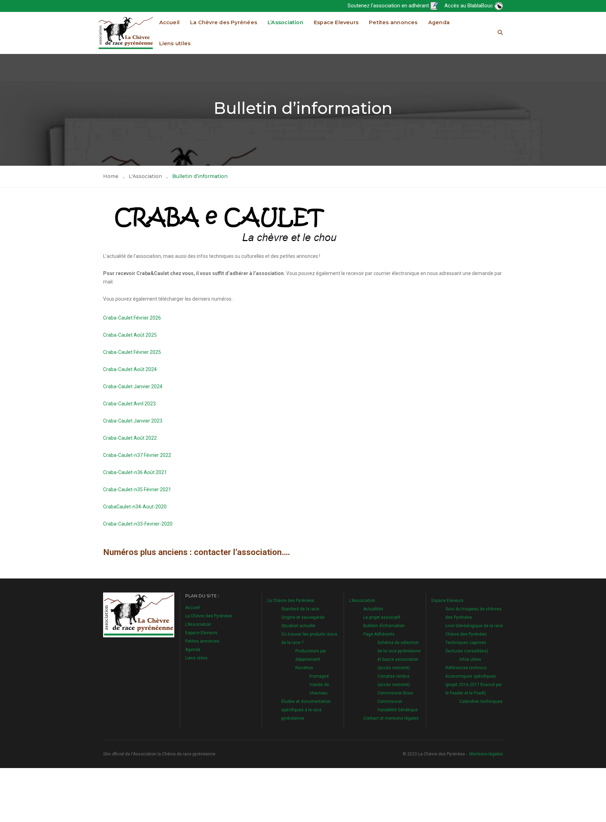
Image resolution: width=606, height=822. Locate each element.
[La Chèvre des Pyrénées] (126, 32)
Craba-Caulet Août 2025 (130, 335)
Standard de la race (300, 609)
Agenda (439, 22)
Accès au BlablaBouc (469, 5)
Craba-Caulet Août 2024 (130, 369)
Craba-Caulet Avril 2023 (129, 403)
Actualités (373, 609)
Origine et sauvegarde (302, 617)
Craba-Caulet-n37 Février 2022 (137, 455)
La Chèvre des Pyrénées (223, 22)
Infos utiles (470, 659)
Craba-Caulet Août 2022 (130, 438)
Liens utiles (175, 43)
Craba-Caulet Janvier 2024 (132, 386)
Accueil (169, 22)
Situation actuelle (298, 625)
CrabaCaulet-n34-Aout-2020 (135, 506)
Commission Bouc (395, 693)
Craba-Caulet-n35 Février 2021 (137, 489)
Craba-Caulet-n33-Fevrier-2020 (138, 524)
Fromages (319, 676)
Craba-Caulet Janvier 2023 (132, 421)
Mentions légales (486, 754)
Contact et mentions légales (391, 718)
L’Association (285, 22)
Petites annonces (393, 22)
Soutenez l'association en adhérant (389, 5)
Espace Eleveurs (336, 22)
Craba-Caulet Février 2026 (132, 318)
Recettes (304, 667)
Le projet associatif (381, 617)
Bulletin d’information (384, 625)
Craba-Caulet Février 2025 (132, 352)
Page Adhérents (379, 634)
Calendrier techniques (481, 701)
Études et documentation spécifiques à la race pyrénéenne (306, 710)
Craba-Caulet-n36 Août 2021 (135, 472)
